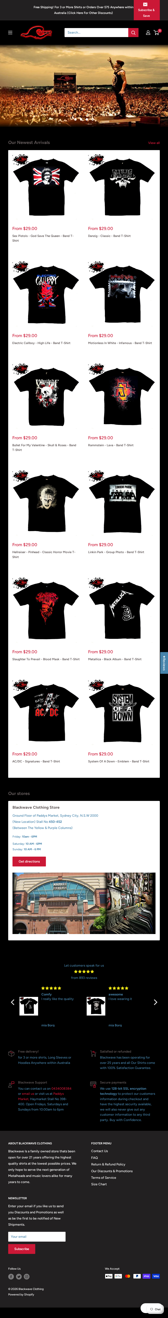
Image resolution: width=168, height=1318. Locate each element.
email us (28, 1094)
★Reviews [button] (164, 662)
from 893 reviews (84, 978)
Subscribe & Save (146, 13)
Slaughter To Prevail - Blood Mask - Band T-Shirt (46, 659)
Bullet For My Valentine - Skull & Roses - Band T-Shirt (44, 447)
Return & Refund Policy (108, 1164)
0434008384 (61, 1088)
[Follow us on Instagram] (27, 1277)
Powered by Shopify (21, 1294)
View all (154, 143)
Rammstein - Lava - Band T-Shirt (111, 445)
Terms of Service (103, 1178)
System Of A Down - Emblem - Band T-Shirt (118, 761)
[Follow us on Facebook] (11, 1277)
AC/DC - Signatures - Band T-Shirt (36, 761)
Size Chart (99, 1184)
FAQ (94, 1158)
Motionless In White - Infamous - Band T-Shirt (120, 343)
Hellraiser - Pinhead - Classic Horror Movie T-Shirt (43, 554)
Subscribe (21, 1249)
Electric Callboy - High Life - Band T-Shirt (41, 343)
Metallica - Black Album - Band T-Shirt (115, 659)
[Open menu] (10, 32)
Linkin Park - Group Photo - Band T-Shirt (116, 552)
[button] (13, 1002)
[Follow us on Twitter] (19, 1277)
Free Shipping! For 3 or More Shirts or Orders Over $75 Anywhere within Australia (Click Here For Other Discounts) (83, 10)
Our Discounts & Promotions (112, 1171)
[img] (84, 972)
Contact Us (99, 1151)
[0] (156, 32)
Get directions (29, 861)
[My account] (148, 32)
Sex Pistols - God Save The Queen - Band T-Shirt (43, 238)
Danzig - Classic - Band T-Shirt (109, 236)
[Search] (133, 32)
